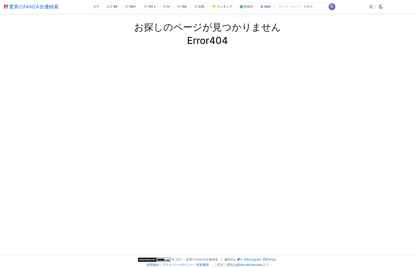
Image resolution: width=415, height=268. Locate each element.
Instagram (254, 259)
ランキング (224, 6)
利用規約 (152, 265)
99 (115, 6)
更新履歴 (202, 265)
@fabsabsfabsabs (249, 265)
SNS (267, 6)
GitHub (271, 259)
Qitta (231, 259)
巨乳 (201, 6)
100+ (132, 6)
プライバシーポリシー (177, 265)
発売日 (248, 6)
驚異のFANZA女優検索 (33, 7)
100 (184, 6)
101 (150, 6)
